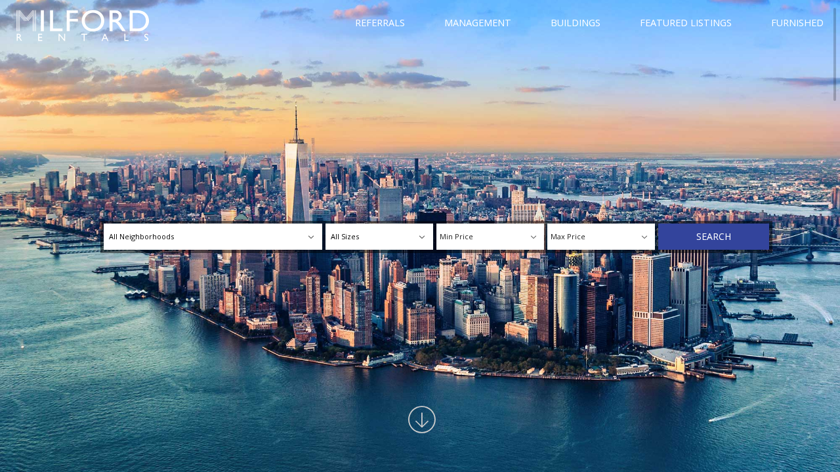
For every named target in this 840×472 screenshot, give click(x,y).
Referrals (380, 22)
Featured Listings (686, 22)
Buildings (575, 22)
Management (477, 22)
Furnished (797, 22)
